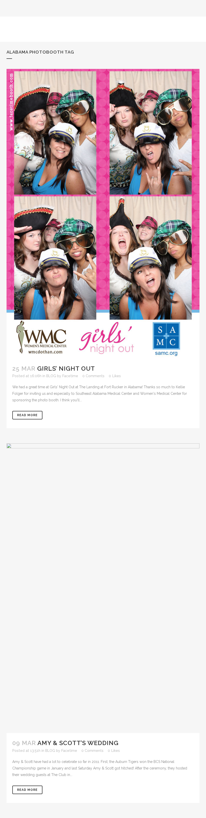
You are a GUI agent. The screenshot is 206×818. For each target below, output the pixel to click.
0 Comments (93, 376)
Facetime (70, 376)
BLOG (51, 376)
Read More (27, 415)
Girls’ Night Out (66, 368)
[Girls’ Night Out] (103, 214)
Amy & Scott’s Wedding (78, 743)
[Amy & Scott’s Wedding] (103, 588)
